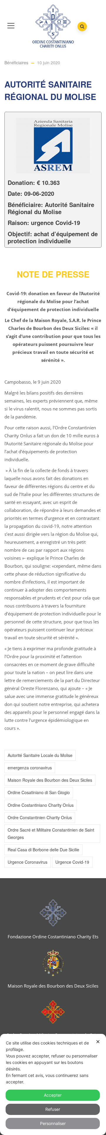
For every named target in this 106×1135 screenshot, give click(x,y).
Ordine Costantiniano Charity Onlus (41, 805)
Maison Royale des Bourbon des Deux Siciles (50, 780)
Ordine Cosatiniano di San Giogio (39, 792)
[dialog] (53, 1084)
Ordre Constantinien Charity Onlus (40, 817)
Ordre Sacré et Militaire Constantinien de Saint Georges (51, 833)
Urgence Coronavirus (27, 862)
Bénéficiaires (16, 62)
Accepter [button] (53, 1095)
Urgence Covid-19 (72, 862)
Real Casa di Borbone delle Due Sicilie (43, 850)
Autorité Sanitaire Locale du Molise (40, 755)
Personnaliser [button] (53, 1123)
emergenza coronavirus (30, 768)
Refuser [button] (52, 1109)
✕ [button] (98, 1042)
